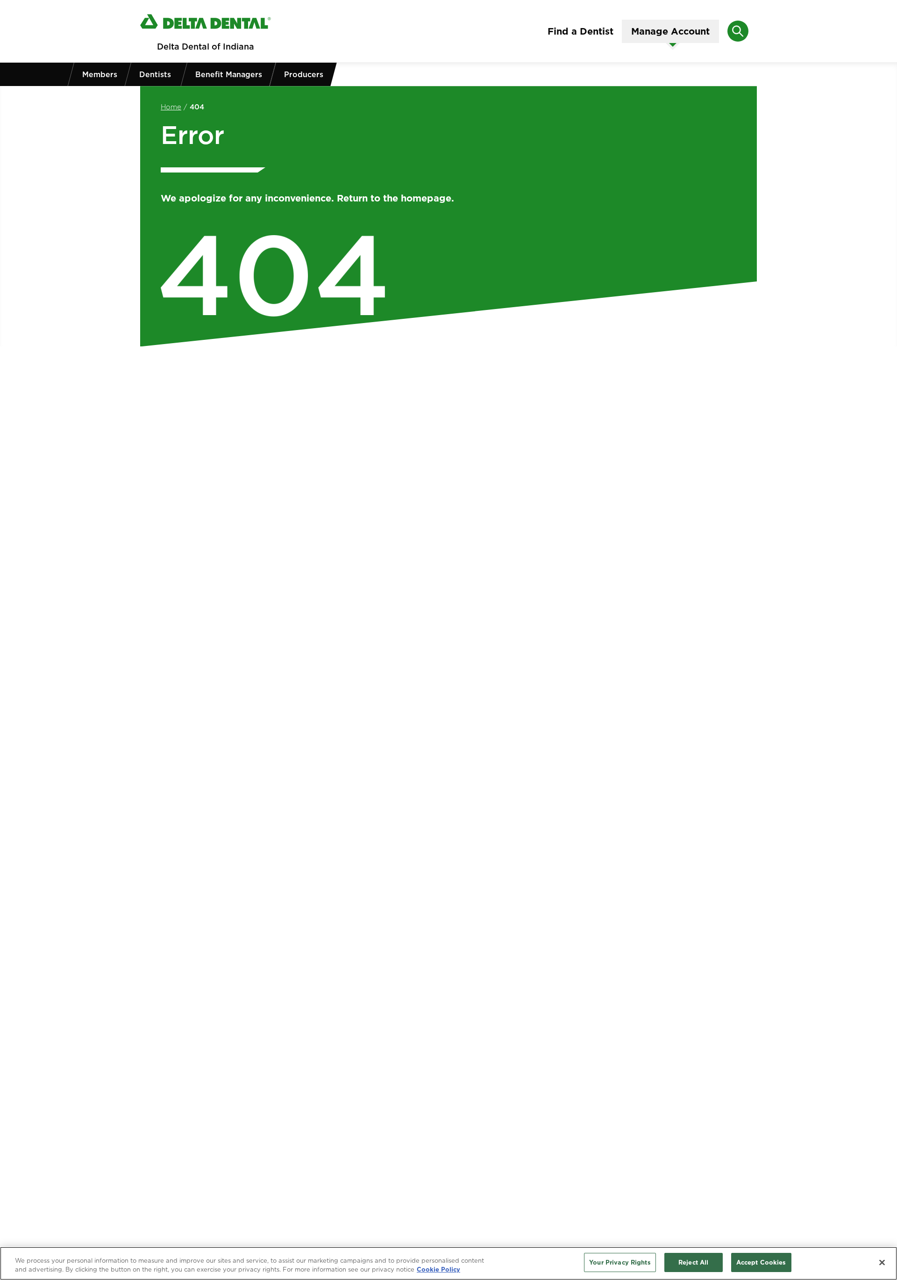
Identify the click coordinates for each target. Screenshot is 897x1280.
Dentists (155, 74)
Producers (303, 74)
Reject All (693, 1262)
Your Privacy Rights (619, 1262)
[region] (448, 1263)
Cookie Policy (438, 1270)
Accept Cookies (761, 1262)
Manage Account (670, 31)
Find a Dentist (580, 31)
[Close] (882, 1262)
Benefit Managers (228, 74)
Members (99, 74)
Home (171, 107)
